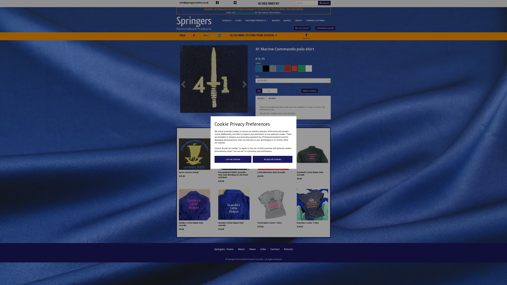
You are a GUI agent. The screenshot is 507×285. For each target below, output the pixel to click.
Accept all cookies (272, 159)
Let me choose (233, 159)
